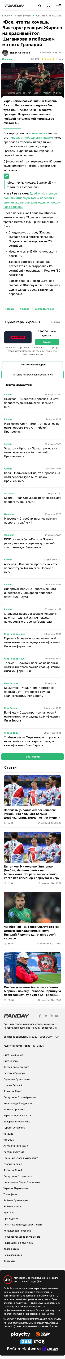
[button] (39, 6)
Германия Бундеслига (16, 1079)
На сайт (47, 342)
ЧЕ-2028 (8, 1133)
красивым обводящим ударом (32, 137)
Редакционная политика (18, 1242)
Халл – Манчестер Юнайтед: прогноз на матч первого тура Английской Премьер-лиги (32, 477)
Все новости (33, 756)
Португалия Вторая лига (17, 1176)
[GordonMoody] (43, 1335)
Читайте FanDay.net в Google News (32, 374)
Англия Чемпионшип (15, 1145)
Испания (7, 59)
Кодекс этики (11, 1248)
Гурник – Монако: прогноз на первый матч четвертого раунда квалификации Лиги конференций (32, 642)
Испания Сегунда (13, 1151)
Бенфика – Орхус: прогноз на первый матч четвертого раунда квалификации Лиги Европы (32, 716)
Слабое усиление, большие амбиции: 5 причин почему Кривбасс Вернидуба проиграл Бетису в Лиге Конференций (32, 991)
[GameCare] (50, 1349)
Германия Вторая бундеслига (20, 1158)
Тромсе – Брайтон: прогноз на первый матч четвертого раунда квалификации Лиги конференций (32, 667)
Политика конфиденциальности (22, 1224)
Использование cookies (17, 1230)
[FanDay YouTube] (56, 1016)
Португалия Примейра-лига (20, 1097)
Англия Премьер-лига (16, 1067)
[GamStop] (32, 1342)
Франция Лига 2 (13, 1170)
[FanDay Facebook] (39, 1016)
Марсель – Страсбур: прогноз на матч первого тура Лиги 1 (30, 520)
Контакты (9, 1261)
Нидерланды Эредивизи (17, 1103)
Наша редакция (12, 1255)
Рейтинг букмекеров (33, 364)
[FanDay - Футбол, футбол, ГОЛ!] (14, 6)
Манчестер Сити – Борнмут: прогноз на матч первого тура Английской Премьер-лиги (31, 427)
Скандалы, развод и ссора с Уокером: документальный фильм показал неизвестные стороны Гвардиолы (30, 617)
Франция (9, 514)
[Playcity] (20, 1335)
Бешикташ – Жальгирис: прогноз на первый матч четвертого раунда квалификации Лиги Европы (29, 691)
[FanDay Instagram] (51, 1016)
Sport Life (8, 1212)
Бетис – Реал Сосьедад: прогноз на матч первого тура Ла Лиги (32, 499)
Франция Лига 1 (12, 1091)
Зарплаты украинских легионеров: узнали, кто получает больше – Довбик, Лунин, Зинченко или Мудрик (32, 813)
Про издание (11, 1218)
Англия (8, 394)
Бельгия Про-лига (14, 1109)
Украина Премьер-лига (17, 1115)
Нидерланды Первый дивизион (21, 1182)
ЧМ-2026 (8, 1139)
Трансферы (10, 1194)
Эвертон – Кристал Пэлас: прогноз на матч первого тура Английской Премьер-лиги (30, 452)
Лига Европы (11, 683)
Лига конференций (14, 634)
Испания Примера (14, 1073)
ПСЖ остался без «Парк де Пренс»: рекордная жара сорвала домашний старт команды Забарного (29, 543)
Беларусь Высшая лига (16, 1121)
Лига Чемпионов (13, 1054)
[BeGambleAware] (24, 1349)
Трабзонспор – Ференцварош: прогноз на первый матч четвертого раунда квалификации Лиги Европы (31, 741)
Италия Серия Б (12, 1164)
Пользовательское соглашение (21, 1236)
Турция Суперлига (14, 1127)
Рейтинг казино (12, 1206)
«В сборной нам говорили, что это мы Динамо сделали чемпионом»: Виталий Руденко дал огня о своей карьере (31, 932)
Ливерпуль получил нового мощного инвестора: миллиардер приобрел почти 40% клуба (30, 593)
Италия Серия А (12, 1085)
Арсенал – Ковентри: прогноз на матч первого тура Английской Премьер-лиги (30, 568)
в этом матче (38, 133)
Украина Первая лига (16, 1188)
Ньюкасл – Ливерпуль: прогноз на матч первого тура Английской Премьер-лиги (31, 403)
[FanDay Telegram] (45, 1016)
